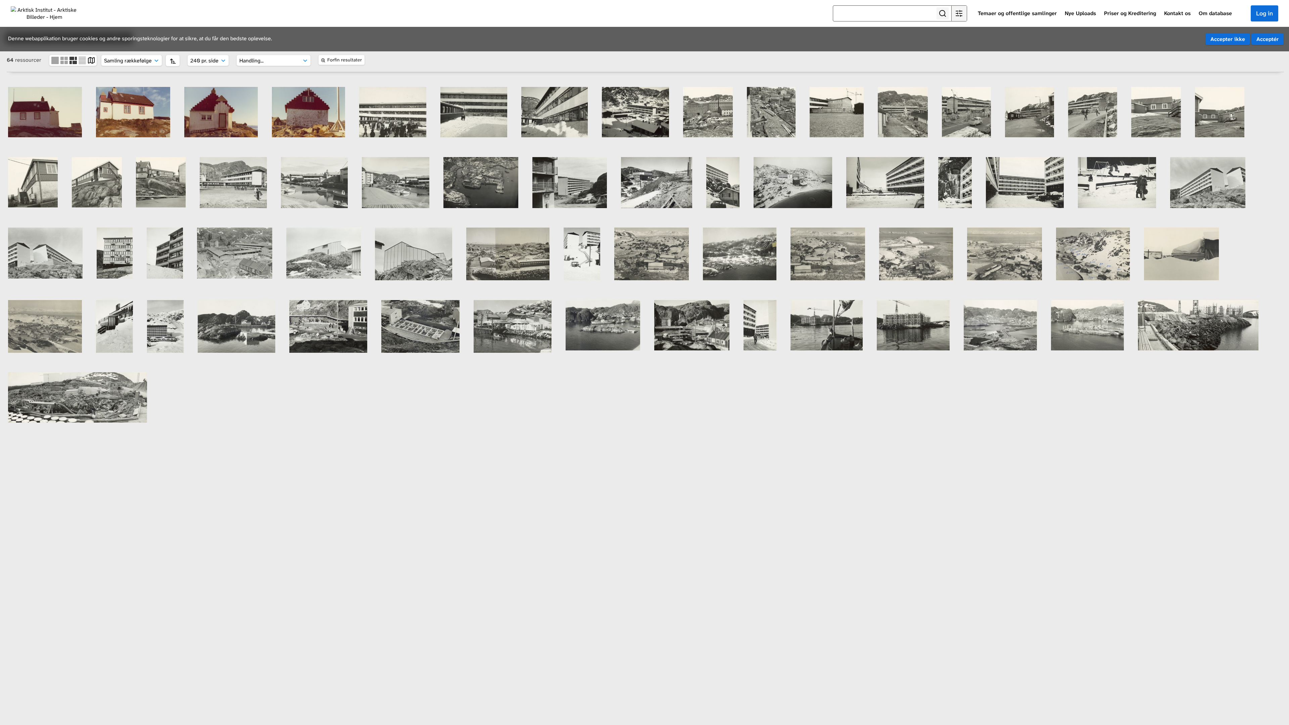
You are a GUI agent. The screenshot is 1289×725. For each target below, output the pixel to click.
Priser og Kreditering (1130, 13)
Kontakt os (1177, 13)
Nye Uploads (1080, 13)
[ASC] (173, 60)
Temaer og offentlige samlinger (1017, 13)
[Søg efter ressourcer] (943, 13)
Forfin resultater (344, 60)
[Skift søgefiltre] (959, 13)
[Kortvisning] (91, 59)
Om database (1215, 13)
